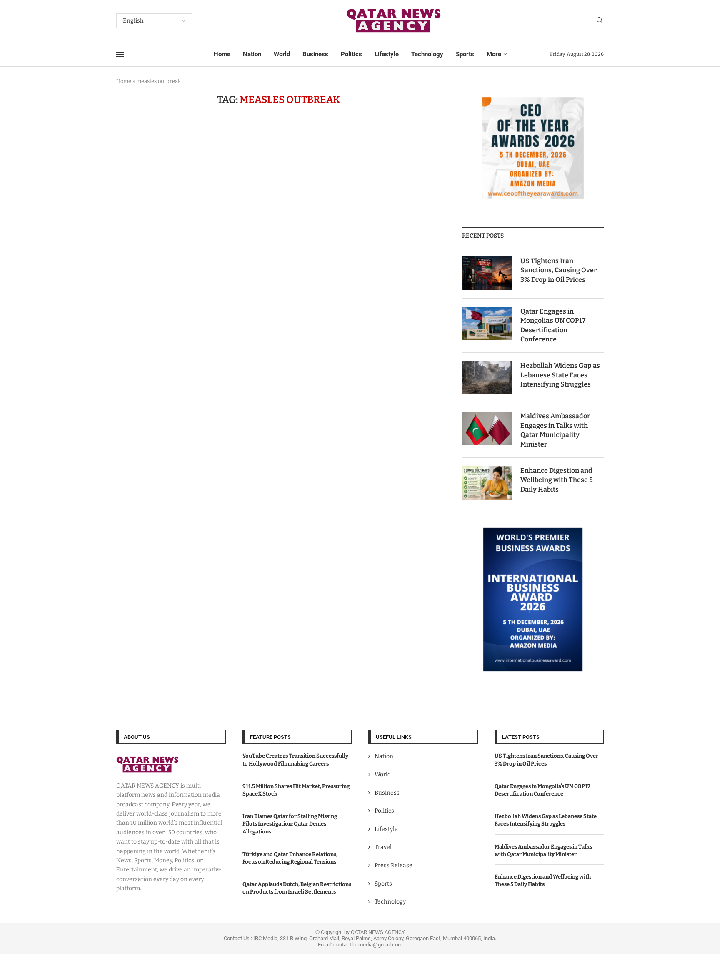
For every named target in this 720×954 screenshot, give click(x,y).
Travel (383, 847)
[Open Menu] (120, 54)
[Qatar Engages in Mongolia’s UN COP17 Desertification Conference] (487, 323)
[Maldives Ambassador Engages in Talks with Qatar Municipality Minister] (487, 428)
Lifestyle (387, 54)
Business (315, 54)
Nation (252, 54)
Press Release (393, 865)
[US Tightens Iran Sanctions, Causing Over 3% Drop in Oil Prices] (487, 273)
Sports (465, 54)
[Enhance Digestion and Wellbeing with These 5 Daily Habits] (487, 483)
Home (222, 54)
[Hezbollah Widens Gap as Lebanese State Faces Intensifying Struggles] (487, 377)
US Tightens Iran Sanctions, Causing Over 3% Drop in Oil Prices (558, 270)
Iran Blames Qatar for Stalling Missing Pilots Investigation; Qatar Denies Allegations (289, 823)
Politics (351, 54)
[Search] (599, 20)
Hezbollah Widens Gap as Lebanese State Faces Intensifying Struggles (560, 375)
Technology (427, 54)
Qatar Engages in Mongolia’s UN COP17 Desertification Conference (552, 325)
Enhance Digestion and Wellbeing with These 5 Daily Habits (556, 480)
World (282, 54)
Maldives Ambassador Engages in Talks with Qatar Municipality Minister (555, 430)
